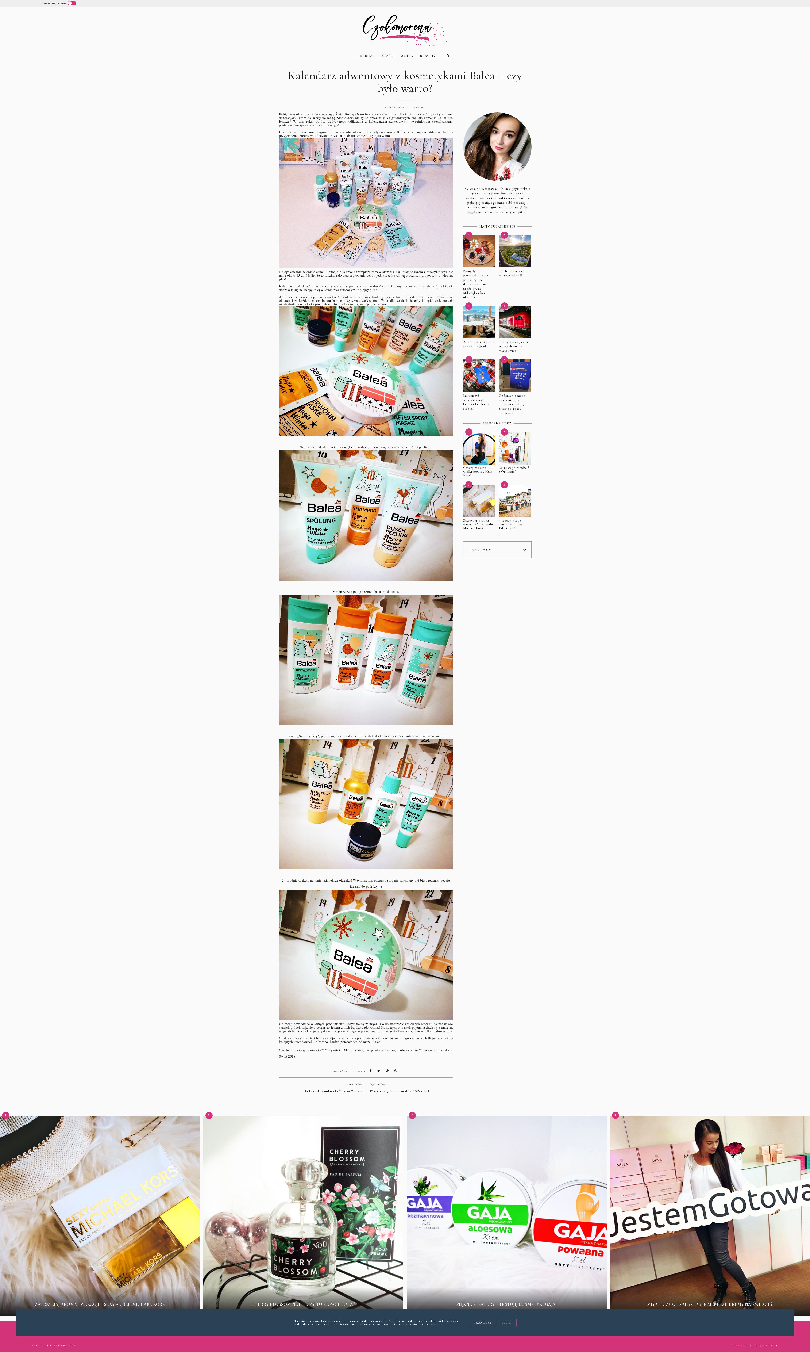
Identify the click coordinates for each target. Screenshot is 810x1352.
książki (387, 55)
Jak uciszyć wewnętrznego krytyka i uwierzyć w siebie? (478, 402)
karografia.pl (766, 1346)
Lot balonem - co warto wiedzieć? (512, 273)
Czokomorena (65, 1346)
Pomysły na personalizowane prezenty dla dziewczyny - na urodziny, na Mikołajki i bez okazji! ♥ (475, 284)
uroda (407, 55)
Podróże (366, 55)
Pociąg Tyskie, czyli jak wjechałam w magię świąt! (513, 346)
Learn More (482, 1322)
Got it (506, 1322)
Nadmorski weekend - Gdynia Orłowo (333, 1091)
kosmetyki (429, 55)
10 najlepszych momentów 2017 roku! (399, 1091)
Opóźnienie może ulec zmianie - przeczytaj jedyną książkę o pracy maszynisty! (512, 404)
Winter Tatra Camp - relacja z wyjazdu (479, 344)
